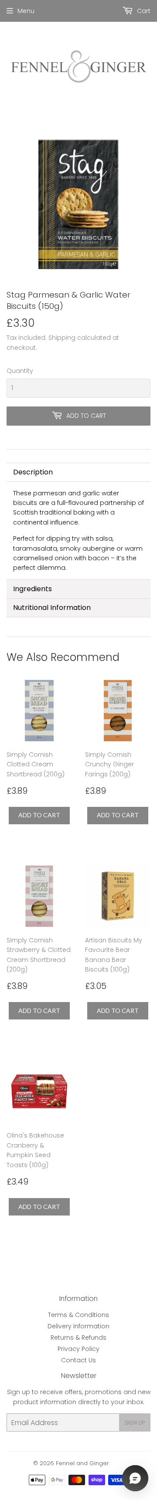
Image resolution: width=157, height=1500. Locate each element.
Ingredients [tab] (32, 589)
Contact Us (78, 1360)
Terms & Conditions (78, 1314)
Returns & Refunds (78, 1337)
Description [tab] (33, 472)
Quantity (20, 370)
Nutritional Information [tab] (52, 608)
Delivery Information (78, 1326)
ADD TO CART (39, 815)
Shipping (61, 337)
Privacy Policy (78, 1348)
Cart (142, 11)
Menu (25, 11)
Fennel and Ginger (82, 1463)
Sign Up (135, 1422)
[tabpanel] (78, 530)
